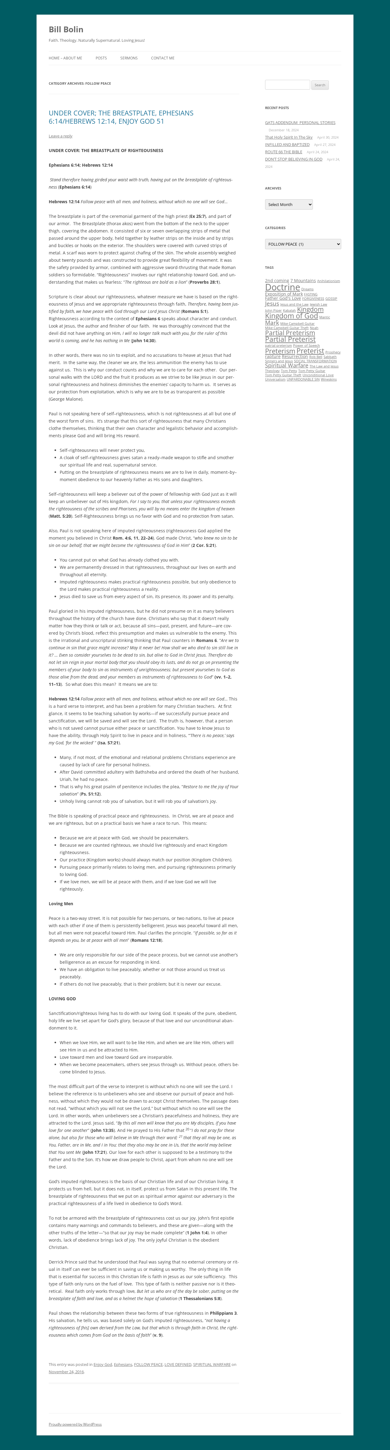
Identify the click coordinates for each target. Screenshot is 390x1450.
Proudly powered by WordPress (75, 1424)
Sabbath (330, 357)
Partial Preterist (290, 339)
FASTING (310, 294)
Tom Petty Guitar (311, 371)
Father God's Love (283, 298)
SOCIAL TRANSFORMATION (315, 361)
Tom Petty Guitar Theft (283, 375)
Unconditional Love (318, 375)
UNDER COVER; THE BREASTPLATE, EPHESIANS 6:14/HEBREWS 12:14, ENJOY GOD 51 (121, 116)
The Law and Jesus (324, 366)
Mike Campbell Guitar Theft (287, 328)
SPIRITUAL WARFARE (212, 1364)
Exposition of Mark (284, 294)
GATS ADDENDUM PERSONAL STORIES (300, 122)
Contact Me (163, 58)
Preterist (310, 351)
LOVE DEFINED (178, 1364)
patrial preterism (278, 345)
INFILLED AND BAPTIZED (287, 144)
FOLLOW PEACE (148, 1364)
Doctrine (282, 287)
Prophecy (333, 352)
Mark (272, 322)
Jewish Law (318, 304)
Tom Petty (289, 371)
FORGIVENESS (313, 298)
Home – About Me (65, 58)
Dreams (307, 289)
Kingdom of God (291, 316)
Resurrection (295, 356)
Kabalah (289, 310)
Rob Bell (315, 357)
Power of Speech (306, 345)
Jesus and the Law (294, 304)
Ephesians (123, 1364)
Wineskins (329, 379)
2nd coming (277, 280)
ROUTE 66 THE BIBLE (283, 151)
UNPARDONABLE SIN (303, 379)
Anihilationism (328, 281)
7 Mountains (303, 280)
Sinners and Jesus (279, 361)
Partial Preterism (290, 332)
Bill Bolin (66, 29)
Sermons (129, 58)
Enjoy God (103, 1364)
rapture (273, 356)
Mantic (324, 317)
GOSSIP (331, 298)
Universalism (275, 379)
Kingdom (310, 309)
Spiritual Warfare (286, 365)
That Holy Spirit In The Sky (289, 137)
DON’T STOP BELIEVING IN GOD (293, 159)
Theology (272, 371)
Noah (314, 328)
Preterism (280, 351)
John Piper (273, 310)
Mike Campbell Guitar (297, 323)
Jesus (272, 303)
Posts (101, 58)
